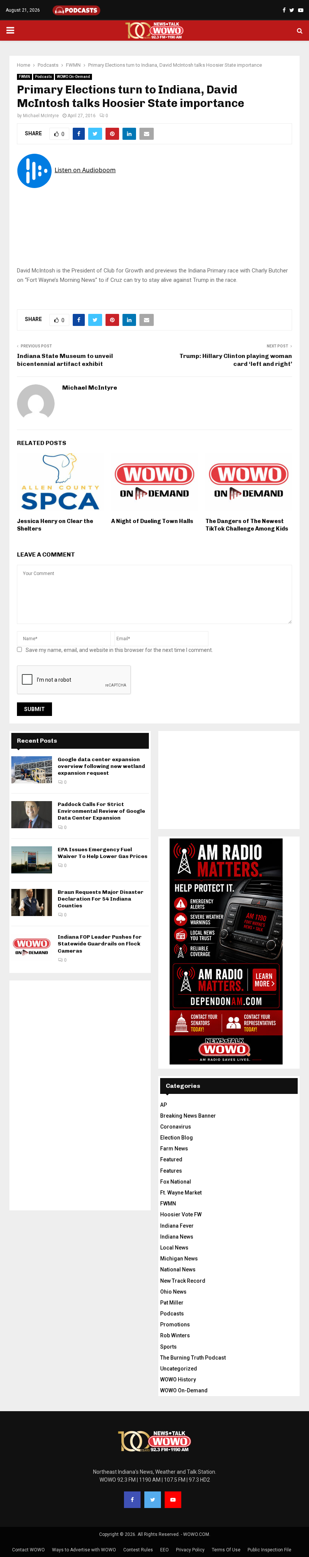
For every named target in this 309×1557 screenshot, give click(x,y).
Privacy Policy (190, 1549)
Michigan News (179, 1259)
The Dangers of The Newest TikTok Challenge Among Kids (246, 525)
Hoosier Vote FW (181, 1214)
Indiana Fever (177, 1226)
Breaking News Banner (188, 1116)
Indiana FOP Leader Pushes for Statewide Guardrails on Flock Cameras (100, 944)
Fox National (175, 1182)
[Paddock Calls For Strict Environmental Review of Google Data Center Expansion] (31, 814)
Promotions (175, 1324)
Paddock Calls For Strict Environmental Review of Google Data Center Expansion (101, 811)
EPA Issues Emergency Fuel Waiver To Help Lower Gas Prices (102, 853)
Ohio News (173, 1292)
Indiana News (176, 1237)
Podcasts (43, 77)
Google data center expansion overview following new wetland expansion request (101, 766)
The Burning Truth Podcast (193, 1358)
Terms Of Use (226, 1549)
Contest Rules (138, 1549)
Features (171, 1171)
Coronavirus (175, 1127)
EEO (164, 1549)
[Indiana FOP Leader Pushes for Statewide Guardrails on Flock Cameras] (31, 947)
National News (178, 1269)
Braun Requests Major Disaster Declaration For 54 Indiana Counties (101, 899)
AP (163, 1105)
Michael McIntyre (41, 115)
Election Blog (176, 1138)
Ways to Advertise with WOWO (84, 1549)
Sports (168, 1347)
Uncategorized (178, 1369)
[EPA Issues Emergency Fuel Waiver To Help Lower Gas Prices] (31, 859)
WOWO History (178, 1380)
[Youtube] (173, 1499)
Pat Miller (172, 1303)
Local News (174, 1248)
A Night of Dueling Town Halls (152, 521)
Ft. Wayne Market (181, 1193)
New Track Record (182, 1281)
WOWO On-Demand (73, 77)
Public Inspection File (269, 1549)
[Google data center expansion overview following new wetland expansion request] (31, 769)
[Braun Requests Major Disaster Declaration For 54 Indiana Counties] (31, 902)
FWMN (24, 77)
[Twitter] (152, 1499)
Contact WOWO (28, 1549)
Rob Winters (175, 1335)
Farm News (174, 1149)
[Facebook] (132, 1499)
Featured (171, 1159)
